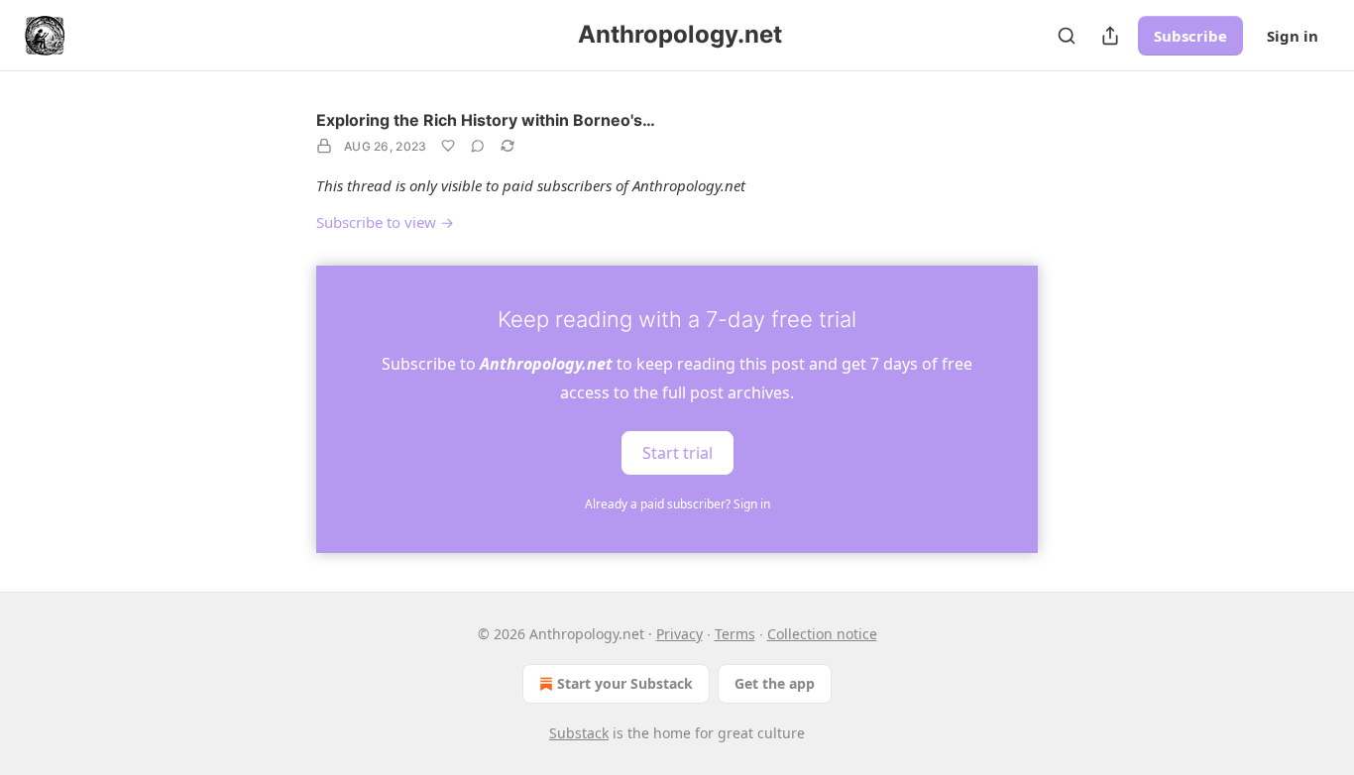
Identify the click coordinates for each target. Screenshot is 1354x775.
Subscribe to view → (385, 222)
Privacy (679, 633)
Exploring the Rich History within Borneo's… (485, 120)
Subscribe (1190, 36)
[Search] (1066, 35)
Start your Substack (625, 683)
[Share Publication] (1110, 35)
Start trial (677, 452)
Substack (579, 732)
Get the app (774, 683)
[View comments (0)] (478, 146)
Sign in (1292, 36)
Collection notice (822, 633)
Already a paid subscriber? (677, 504)
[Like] (448, 146)
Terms (735, 633)
